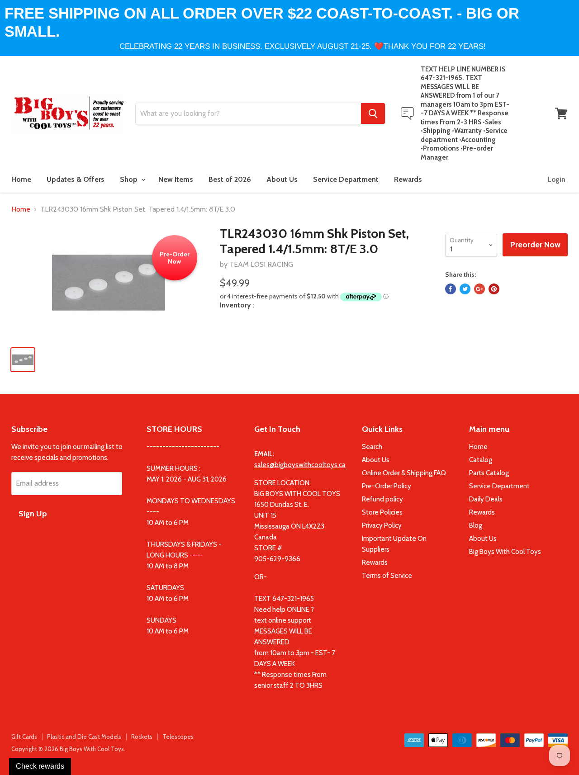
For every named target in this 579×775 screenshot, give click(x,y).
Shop (129, 179)
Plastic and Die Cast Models (84, 736)
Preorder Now (535, 245)
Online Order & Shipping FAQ (404, 473)
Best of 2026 (230, 179)
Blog (475, 525)
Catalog (480, 460)
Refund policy (382, 499)
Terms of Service (387, 576)
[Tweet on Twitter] (465, 289)
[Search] (373, 113)
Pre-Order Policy (386, 486)
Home (21, 179)
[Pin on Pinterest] (494, 289)
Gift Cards (24, 736)
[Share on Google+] (479, 289)
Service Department (346, 179)
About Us (282, 179)
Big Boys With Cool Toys (505, 552)
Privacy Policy (382, 525)
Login (556, 179)
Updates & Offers (75, 179)
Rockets (141, 736)
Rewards (408, 179)
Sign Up (33, 514)
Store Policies (382, 512)
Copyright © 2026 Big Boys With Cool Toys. (68, 748)
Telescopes (178, 736)
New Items (175, 179)
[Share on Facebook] (450, 289)
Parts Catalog (489, 473)
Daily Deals (486, 499)
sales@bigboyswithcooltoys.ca (300, 465)
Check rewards (40, 766)
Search (372, 447)
